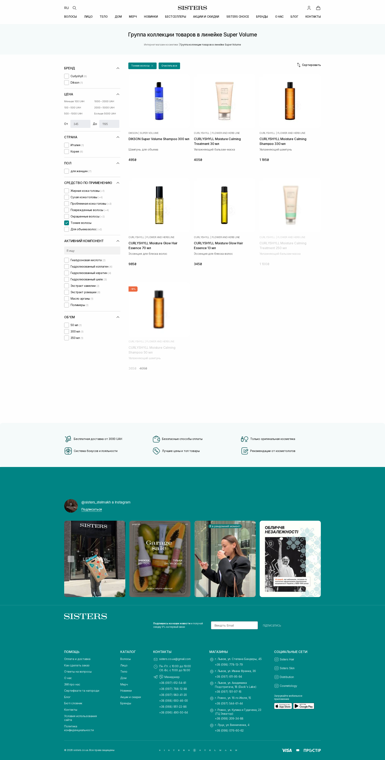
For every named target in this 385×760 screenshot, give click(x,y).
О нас (68, 678)
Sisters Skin (287, 668)
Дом (123, 678)
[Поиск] (74, 7)
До (95, 123)
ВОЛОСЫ (70, 16)
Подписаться (91, 509)
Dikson (133, 133)
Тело (123, 671)
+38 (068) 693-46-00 (173, 700)
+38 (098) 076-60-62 (229, 730)
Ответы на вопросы (78, 671)
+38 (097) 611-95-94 (228, 676)
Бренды (125, 703)
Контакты (70, 709)
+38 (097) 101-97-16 (228, 691)
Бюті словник (73, 703)
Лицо (123, 665)
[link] (318, 7)
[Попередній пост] (71, 559)
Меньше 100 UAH (74, 101)
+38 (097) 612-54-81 (172, 682)
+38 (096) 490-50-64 (173, 712)
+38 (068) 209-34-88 (229, 718)
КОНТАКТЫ (313, 16)
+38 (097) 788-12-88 (173, 688)
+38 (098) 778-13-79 (229, 664)
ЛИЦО (88, 16)
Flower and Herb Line (226, 133)
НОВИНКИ (151, 16)
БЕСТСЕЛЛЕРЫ (175, 16)
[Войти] (309, 7)
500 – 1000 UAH (73, 113)
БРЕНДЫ (262, 16)
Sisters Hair (287, 659)
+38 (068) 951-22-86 (173, 706)
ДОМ (118, 16)
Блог (67, 697)
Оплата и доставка (77, 659)
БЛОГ (294, 16)
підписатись (272, 625)
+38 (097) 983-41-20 (173, 694)
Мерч (124, 684)
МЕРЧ (133, 16)
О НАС (279, 16)
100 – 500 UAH (72, 107)
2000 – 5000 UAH (104, 107)
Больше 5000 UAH (105, 113)
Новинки (126, 690)
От (66, 123)
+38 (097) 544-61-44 (229, 703)
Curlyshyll (202, 133)
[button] (142, 66)
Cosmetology (288, 685)
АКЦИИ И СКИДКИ (206, 16)
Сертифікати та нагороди (81, 690)
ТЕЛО (103, 16)
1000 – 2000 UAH (104, 101)
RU (66, 8)
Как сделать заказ (76, 665)
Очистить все (169, 65)
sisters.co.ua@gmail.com (175, 659)
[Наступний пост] (314, 559)
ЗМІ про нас (72, 684)
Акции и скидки (130, 697)
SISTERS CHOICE (237, 16)
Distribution (287, 677)
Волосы (125, 659)
